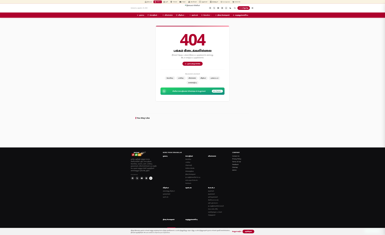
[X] (214, 8)
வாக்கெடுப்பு (192, 83)
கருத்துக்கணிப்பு (191, 219)
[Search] (235, 8)
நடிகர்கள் (211, 191)
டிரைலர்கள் (166, 194)
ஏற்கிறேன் (248, 231)
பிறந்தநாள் (211, 215)
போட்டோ (211, 188)
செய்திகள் (189, 156)
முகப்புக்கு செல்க (193, 64)
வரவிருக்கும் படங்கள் (215, 212)
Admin (234, 170)
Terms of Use (236, 162)
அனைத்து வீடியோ (169, 191)
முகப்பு (165, 156)
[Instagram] (222, 8)
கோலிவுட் (170, 78)
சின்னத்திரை (189, 171)
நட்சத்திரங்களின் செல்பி (216, 206)
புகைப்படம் (214, 78)
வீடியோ (203, 78)
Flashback (188, 183)
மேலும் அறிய (237, 231)
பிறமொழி (188, 165)
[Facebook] (210, 8)
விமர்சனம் (192, 78)
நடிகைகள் (211, 194)
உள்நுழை (244, 8)
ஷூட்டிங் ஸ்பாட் (213, 203)
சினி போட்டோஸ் (213, 200)
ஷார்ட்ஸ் (165, 197)
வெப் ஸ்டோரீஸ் (213, 209)
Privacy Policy (236, 159)
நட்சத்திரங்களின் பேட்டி (192, 177)
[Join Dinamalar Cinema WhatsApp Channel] (226, 8)
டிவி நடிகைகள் (213, 197)
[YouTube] (218, 8)
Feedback (235, 164)
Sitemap (235, 167)
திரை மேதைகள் (190, 174)
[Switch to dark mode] (230, 8)
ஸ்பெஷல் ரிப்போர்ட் (191, 180)
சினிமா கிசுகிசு (190, 168)
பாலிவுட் (181, 78)
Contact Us (235, 156)
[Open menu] (252, 8)
